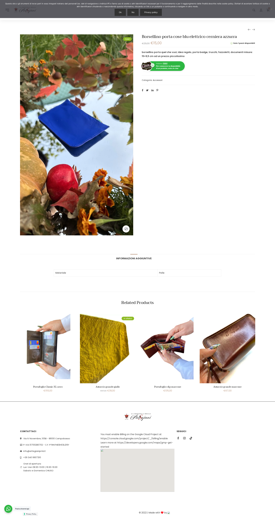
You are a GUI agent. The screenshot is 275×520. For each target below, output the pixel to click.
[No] (271, 9)
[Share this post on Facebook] (142, 90)
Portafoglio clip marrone (167, 387)
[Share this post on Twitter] (147, 90)
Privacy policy (151, 12)
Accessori (157, 80)
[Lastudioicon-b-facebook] (178, 438)
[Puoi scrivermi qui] (8, 509)
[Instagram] (184, 438)
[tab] (134, 257)
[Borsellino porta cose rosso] (253, 29)
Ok (120, 12)
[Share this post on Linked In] (152, 90)
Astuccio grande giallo (108, 387)
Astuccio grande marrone (227, 387)
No (133, 12)
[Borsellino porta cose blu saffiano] (249, 29)
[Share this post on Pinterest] (157, 90)
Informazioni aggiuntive (134, 258)
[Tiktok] (190, 438)
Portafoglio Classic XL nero (48, 387)
